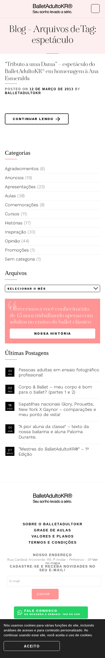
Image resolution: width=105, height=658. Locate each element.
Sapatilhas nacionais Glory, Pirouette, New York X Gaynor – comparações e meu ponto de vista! (57, 409)
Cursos (12, 213)
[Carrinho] (95, 8)
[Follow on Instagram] (48, 510)
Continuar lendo (30, 119)
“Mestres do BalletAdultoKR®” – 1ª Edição (54, 451)
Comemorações (21, 204)
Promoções (17, 249)
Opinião (12, 240)
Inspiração (15, 231)
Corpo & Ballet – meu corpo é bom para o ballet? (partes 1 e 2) (55, 389)
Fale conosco (52, 612)
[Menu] (8, 8)
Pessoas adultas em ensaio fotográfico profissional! (59, 372)
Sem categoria (20, 259)
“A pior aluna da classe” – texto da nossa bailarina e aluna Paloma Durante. (54, 431)
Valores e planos (53, 536)
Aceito (32, 646)
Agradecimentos (22, 168)
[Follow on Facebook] (38, 510)
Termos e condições (53, 542)
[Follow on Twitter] (57, 510)
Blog (17, 29)
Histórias (13, 222)
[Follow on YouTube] (66, 510)
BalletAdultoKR (23, 93)
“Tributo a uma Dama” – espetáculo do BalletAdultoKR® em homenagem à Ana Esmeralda (51, 72)
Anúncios (14, 177)
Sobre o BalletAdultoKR (53, 524)
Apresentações (20, 186)
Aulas (10, 195)
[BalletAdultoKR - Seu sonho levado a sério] (53, 8)
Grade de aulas (52, 530)
